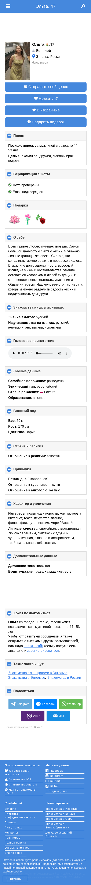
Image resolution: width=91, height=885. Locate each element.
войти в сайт (33, 646)
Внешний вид (31, 412)
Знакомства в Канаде (61, 813)
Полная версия (15, 842)
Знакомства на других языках (45, 309)
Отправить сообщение (48, 87)
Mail (61, 716)
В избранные (48, 110)
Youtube (55, 781)
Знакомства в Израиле (62, 808)
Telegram (23, 704)
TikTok (54, 786)
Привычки (29, 470)
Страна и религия (35, 447)
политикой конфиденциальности (32, 867)
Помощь (10, 822)
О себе (26, 239)
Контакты (11, 832)
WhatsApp (74, 704)
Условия (10, 808)
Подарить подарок (48, 122)
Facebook (48, 704)
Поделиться (30, 692)
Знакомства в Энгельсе (26, 677)
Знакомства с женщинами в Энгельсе (37, 673)
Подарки (27, 206)
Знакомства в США (59, 818)
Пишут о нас (13, 827)
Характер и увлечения (39, 505)
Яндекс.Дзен (59, 791)
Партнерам (13, 837)
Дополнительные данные (42, 557)
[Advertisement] (45, 26)
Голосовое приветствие (40, 342)
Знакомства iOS (20, 779)
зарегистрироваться (43, 650)
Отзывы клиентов (17, 847)
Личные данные (34, 372)
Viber (36, 716)
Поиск (25, 137)
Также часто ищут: (35, 665)
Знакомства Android (23, 784)
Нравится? (48, 98)
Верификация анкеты (38, 175)
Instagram (56, 775)
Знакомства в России (64, 677)
